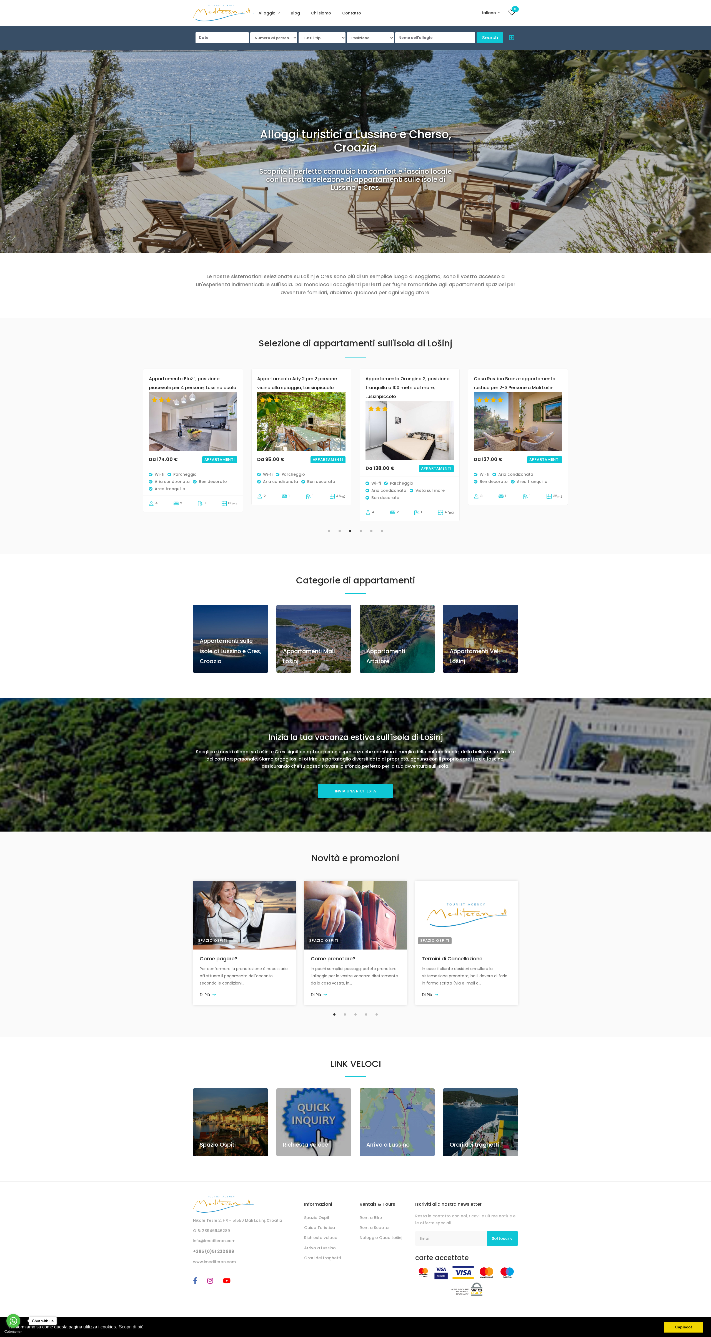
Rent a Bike (371, 1217)
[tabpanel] (193, 446)
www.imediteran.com (214, 1262)
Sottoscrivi (502, 1238)
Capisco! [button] (683, 1327)
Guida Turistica (319, 1227)
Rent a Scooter (375, 1227)
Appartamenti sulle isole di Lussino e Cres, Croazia (230, 651)
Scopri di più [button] (131, 1327)
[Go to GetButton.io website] (13, 1331)
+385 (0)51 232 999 (213, 1251)
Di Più (205, 995)
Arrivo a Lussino (388, 1145)
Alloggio (268, 13)
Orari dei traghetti (474, 1145)
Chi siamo (321, 13)
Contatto (351, 13)
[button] (510, 38)
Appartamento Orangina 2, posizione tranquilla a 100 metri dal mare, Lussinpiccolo (299, 388)
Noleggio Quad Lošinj (381, 1237)
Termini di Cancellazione (452, 958)
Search (490, 37)
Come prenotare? (333, 958)
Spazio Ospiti (212, 940)
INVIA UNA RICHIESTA (355, 791)
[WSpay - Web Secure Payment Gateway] (466, 1289)
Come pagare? (218, 958)
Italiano (488, 13)
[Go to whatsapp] (13, 1321)
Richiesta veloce (305, 1145)
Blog (295, 13)
